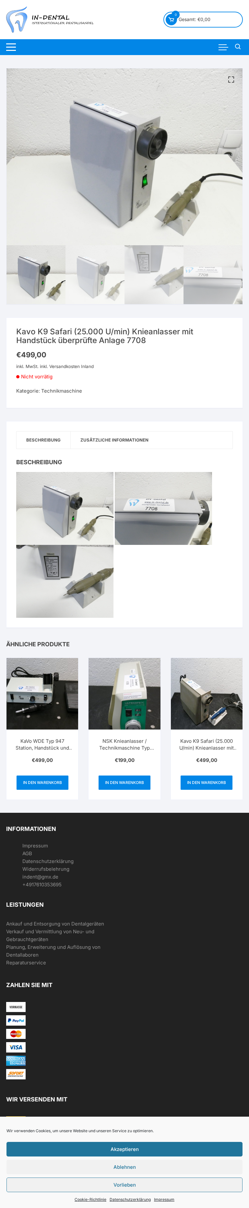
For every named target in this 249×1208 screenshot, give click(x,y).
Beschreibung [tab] (43, 440)
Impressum (164, 1199)
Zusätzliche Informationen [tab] (114, 440)
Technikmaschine (61, 391)
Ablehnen (124, 1167)
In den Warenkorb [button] (42, 782)
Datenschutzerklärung (130, 1199)
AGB (27, 853)
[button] (231, 80)
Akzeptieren (125, 1149)
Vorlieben (124, 1185)
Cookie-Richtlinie (90, 1199)
